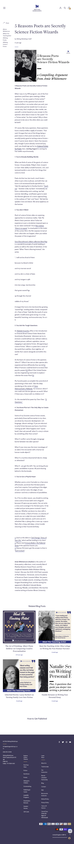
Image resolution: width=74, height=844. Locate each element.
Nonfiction (27, 774)
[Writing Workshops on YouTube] (70, 742)
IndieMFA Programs (26, 796)
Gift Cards (26, 812)
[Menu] (4, 8)
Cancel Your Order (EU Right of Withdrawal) (44, 814)
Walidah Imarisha (23, 331)
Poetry (25, 777)
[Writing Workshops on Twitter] (63, 742)
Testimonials (45, 766)
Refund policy (45, 799)
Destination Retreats (27, 802)
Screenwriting (27, 786)
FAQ (42, 790)
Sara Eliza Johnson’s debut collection (31, 242)
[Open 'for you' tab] (69, 838)
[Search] (65, 8)
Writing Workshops (12, 741)
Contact (43, 786)
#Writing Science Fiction (5, 44)
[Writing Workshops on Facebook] (59, 742)
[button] (69, 8)
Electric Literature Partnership (44, 777)
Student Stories (26, 807)
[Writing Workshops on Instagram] (67, 742)
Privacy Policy (45, 802)
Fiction (25, 770)
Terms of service (44, 807)
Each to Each (19, 551)
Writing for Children (26, 782)
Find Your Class (26, 766)
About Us (43, 763)
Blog (42, 783)
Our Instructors (44, 771)
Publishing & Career (27, 791)
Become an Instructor (44, 794)
